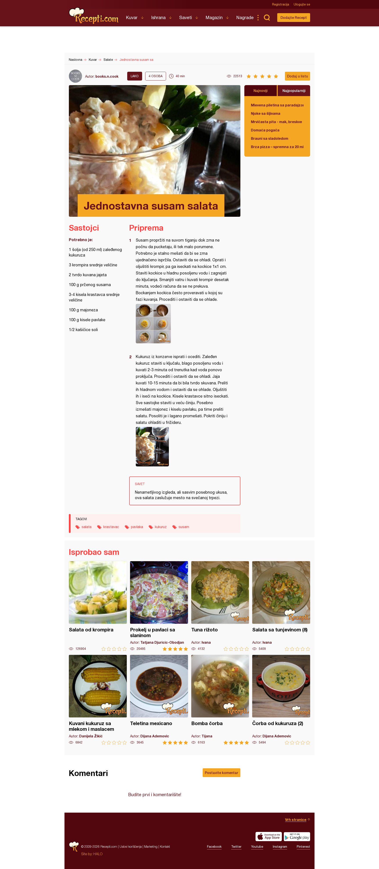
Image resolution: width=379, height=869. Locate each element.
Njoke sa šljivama (265, 113)
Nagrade (245, 17)
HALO (97, 854)
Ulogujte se (302, 4)
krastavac (111, 527)
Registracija (280, 4)
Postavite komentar (221, 772)
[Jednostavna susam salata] (182, 323)
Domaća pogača (265, 130)
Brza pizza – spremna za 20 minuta (277, 147)
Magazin (214, 17)
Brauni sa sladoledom (269, 138)
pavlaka (137, 527)
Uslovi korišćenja (131, 846)
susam (184, 527)
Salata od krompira (98, 606)
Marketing (150, 846)
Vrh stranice (295, 819)
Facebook (214, 846)
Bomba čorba (220, 700)
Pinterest (303, 846)
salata (86, 527)
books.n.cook (106, 76)
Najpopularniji (294, 90)
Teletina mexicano (159, 700)
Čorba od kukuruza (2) (281, 700)
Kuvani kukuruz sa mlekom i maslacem (98, 700)
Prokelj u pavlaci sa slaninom (159, 606)
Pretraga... (267, 17)
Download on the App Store (269, 836)
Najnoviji (261, 90)
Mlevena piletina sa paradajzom (277, 105)
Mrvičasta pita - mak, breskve (276, 122)
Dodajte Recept (294, 17)
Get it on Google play (297, 836)
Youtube (257, 846)
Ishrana (158, 17)
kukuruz (161, 527)
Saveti (185, 17)
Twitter (236, 846)
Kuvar (132, 17)
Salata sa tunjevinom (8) (281, 606)
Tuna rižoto (220, 606)
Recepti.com (94, 15)
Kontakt (165, 846)
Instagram (280, 846)
